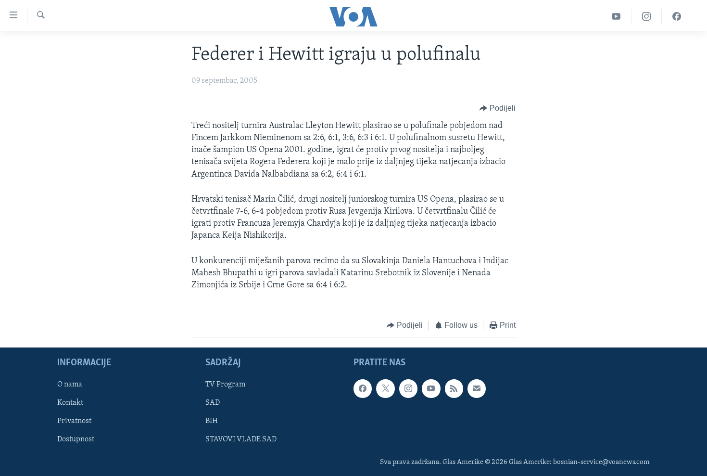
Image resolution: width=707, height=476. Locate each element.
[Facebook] (677, 16)
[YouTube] (616, 16)
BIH (211, 421)
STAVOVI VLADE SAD (241, 439)
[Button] (498, 108)
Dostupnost (75, 439)
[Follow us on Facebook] (363, 388)
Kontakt (70, 403)
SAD (212, 403)
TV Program (225, 384)
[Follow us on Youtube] (431, 388)
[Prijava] (476, 388)
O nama (69, 384)
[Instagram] (646, 16)
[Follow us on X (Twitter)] (385, 388)
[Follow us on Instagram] (408, 388)
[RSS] (454, 388)
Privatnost (74, 421)
